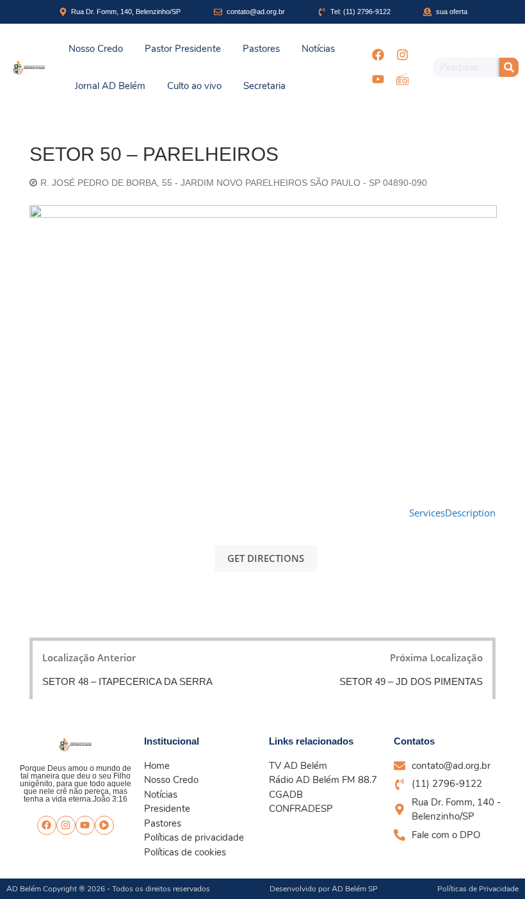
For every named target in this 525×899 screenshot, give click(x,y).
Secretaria (264, 85)
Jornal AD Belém (110, 85)
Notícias (318, 48)
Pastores (261, 48)
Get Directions (265, 558)
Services (427, 512)
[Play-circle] (104, 825)
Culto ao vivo (194, 85)
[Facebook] (378, 55)
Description (470, 512)
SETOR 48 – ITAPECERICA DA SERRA (127, 681)
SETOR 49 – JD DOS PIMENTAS (411, 681)
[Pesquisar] (509, 67)
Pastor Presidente (183, 48)
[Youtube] (378, 79)
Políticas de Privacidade (478, 889)
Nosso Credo (96, 48)
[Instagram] (402, 55)
